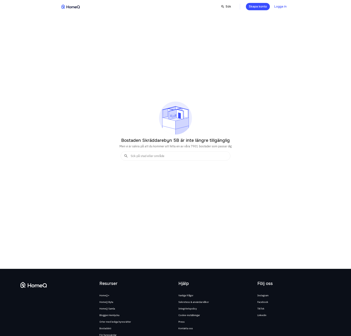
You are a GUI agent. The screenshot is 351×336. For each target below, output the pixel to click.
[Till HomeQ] (70, 6)
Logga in (280, 6)
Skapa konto (258, 6)
